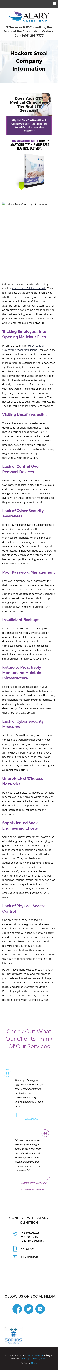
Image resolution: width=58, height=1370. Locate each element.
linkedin (40, 1309)
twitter (28, 1309)
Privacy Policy (40, 1358)
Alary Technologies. (34, 1355)
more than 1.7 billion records (29, 288)
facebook (17, 1309)
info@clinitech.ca (29, 1257)
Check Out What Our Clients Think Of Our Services (29, 1039)
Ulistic (34, 1363)
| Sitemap (25, 1358)
